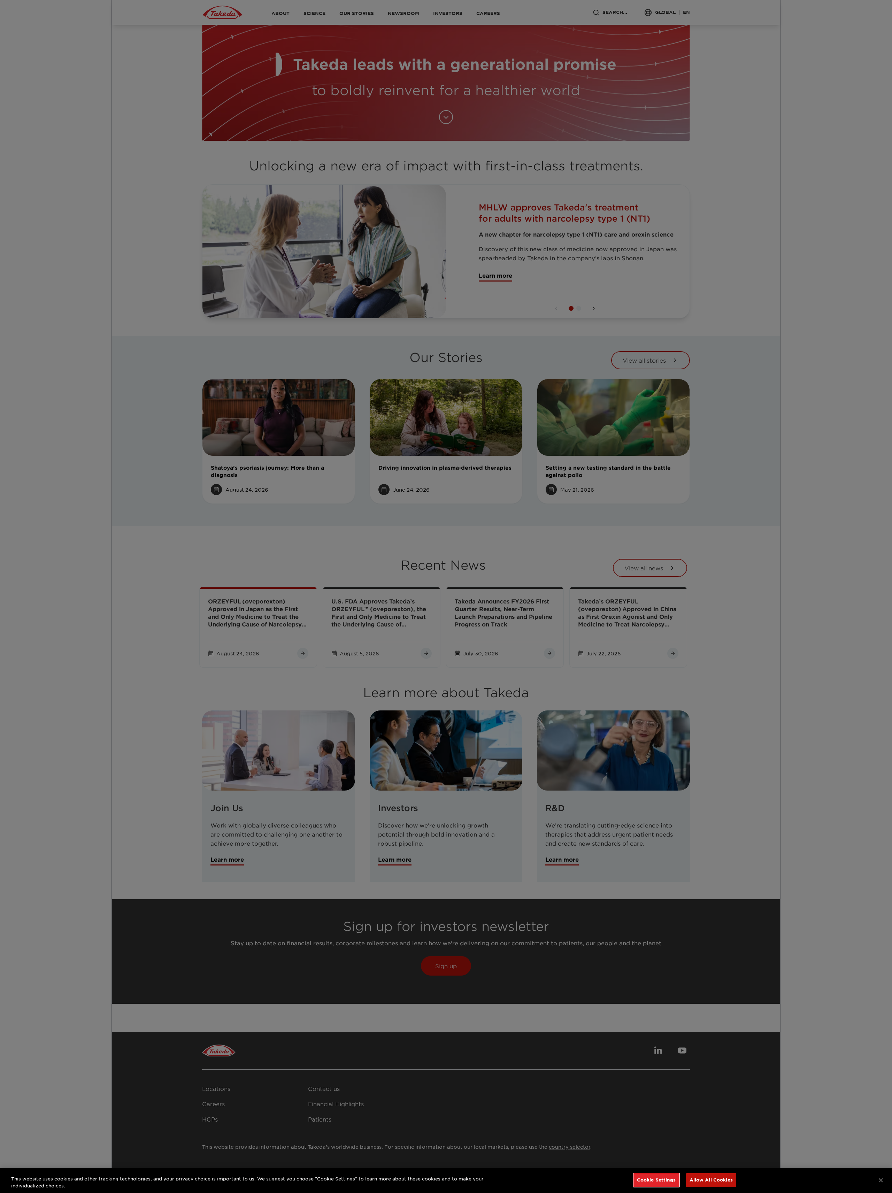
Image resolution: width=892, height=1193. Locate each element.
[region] (446, 1180)
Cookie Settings (656, 1180)
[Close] (881, 1180)
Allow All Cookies (711, 1180)
